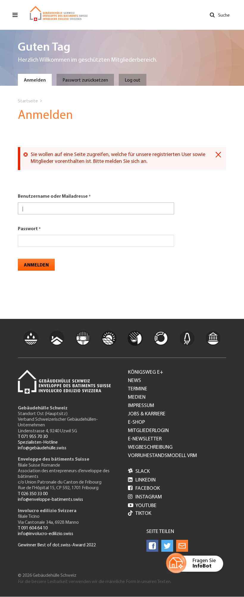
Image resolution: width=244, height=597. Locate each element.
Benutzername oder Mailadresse (53, 196)
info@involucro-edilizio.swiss (45, 533)
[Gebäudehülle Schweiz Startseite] (58, 13)
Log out (132, 80)
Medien (137, 397)
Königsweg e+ (145, 372)
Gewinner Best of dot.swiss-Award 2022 (57, 545)
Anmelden (35, 80)
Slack (139, 471)
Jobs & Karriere (146, 414)
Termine (137, 389)
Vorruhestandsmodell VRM (162, 456)
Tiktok (143, 513)
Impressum (141, 406)
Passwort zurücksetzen (85, 80)
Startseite (28, 101)
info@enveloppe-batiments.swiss (50, 499)
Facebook (144, 488)
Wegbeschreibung (150, 447)
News (134, 381)
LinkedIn (142, 480)
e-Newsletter (145, 439)
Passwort (28, 229)
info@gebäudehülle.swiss (42, 448)
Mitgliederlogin (148, 431)
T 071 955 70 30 (33, 436)
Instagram (145, 497)
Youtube (142, 506)
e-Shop (136, 422)
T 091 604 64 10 (33, 528)
